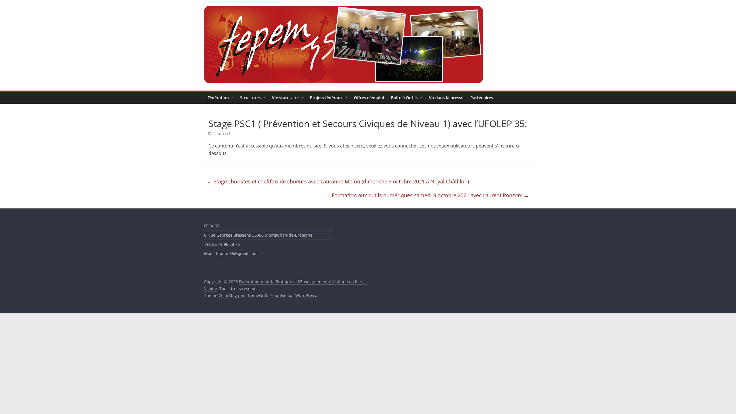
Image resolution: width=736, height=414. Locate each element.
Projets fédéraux (326, 97)
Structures (250, 97)
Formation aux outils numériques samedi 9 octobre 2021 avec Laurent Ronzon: (430, 195)
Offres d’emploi (369, 97)
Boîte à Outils (404, 97)
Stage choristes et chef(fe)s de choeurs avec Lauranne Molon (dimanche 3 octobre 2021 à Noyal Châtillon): (338, 181)
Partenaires (481, 97)
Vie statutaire (285, 97)
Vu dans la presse (446, 97)
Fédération (218, 97)
